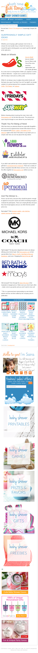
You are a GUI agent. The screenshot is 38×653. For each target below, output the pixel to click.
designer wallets (16, 211)
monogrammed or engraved (15, 165)
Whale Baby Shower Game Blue (14, 335)
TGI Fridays (8, 86)
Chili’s (3, 86)
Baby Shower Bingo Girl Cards (22, 335)
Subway (16, 86)
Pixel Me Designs (22, 650)
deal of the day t (24, 283)
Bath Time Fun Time (19, 7)
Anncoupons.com (6, 117)
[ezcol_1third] (29, 57)
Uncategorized (10, 345)
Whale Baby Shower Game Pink (14, 314)
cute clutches (26, 211)
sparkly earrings (6, 213)
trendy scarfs (16, 213)
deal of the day (26, 256)
